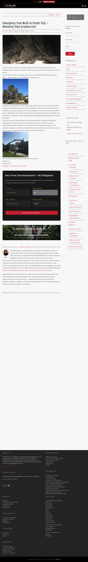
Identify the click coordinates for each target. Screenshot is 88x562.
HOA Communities (52, 456)
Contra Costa (50, 522)
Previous (51, 15)
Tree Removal (73, 171)
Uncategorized (71, 103)
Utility (48, 465)
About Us (6, 500)
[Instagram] (6, 485)
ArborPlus (6, 534)
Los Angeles (50, 526)
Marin (48, 509)
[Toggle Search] (82, 6)
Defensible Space (75, 229)
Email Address (10, 199)
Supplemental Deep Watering (55, 487)
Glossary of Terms (8, 549)
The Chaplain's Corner (74, 90)
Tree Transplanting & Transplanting (57, 482)
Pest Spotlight (71, 86)
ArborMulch (6, 522)
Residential (49, 463)
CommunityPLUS (8, 504)
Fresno (48, 512)
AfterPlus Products (9, 519)
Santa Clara (49, 515)
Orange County (51, 528)
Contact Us (6, 505)
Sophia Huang (8, 31)
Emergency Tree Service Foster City (14, 166)
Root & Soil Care (74, 211)
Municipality (50, 461)
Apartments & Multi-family (54, 458)
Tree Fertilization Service (54, 485)
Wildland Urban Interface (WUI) (56, 493)
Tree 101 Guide (8, 546)
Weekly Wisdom (72, 107)
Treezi (5, 536)
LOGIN (40, 1)
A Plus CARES (71, 65)
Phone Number (38, 188)
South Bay (49, 505)
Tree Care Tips (71, 94)
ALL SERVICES (73, 154)
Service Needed (37, 199)
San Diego (49, 530)
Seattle (48, 534)
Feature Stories (72, 73)
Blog (27, 31)
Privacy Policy (7, 551)
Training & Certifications (11, 502)
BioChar (5, 521)
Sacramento (49, 507)
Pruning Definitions (9, 548)
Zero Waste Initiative (10, 517)
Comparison (6, 507)
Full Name (9, 188)
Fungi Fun (70, 82)
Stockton (48, 519)
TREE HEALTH (73, 196)
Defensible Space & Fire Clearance (57, 490)
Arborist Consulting (75, 246)
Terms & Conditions (9, 553)
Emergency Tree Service (53, 480)
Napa (47, 510)
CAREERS (35, 1)
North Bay (49, 504)
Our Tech (5, 532)
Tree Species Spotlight (74, 99)
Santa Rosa (49, 517)
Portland (48, 536)
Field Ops (31, 31)
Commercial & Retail (52, 460)
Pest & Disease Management (55, 483)
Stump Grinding (51, 478)
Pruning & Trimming (52, 475)
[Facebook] (3, 485)
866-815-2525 (77, 133)
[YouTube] (9, 485)
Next (57, 15)
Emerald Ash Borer (75, 207)
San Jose (48, 514)
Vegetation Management (54, 492)
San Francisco (50, 520)
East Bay (48, 502)
